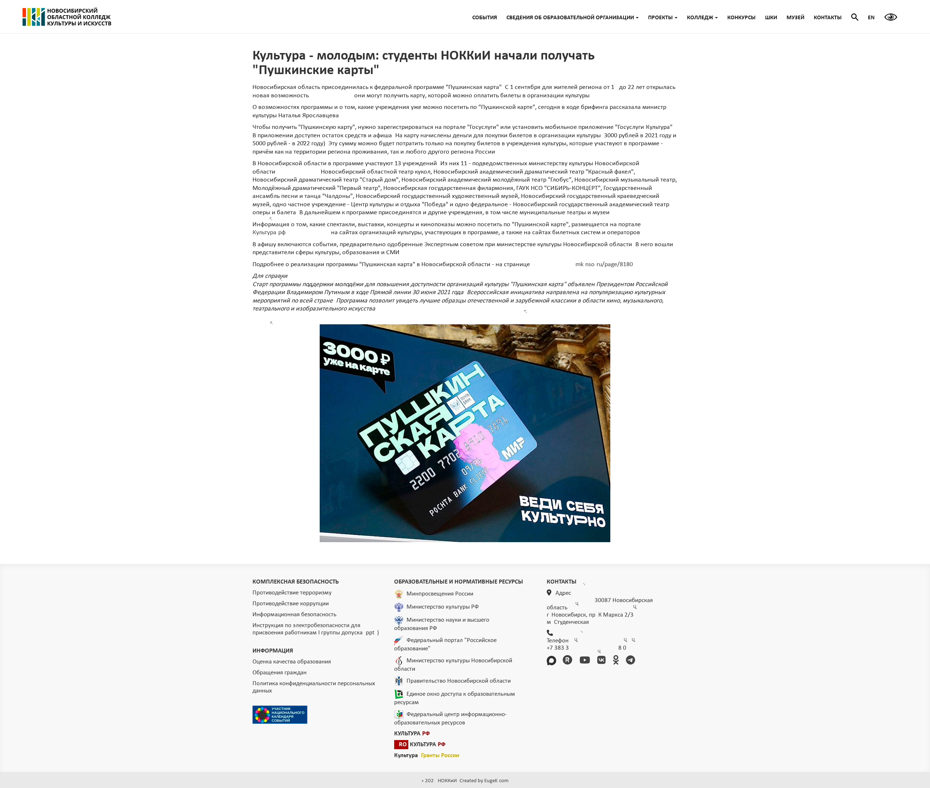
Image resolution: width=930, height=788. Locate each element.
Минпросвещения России (440, 593)
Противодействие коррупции (290, 604)
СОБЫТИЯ (484, 18)
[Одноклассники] (617, 661)
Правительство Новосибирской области (459, 681)
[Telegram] (632, 661)
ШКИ (771, 18)
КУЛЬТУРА (412, 734)
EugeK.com (496, 781)
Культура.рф (269, 232)
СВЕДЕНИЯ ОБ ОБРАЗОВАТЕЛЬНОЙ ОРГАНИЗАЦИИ (570, 18)
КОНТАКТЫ (828, 18)
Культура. (426, 755)
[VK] (602, 661)
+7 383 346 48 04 (586, 648)
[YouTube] (586, 661)
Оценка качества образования (291, 662)
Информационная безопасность (294, 615)
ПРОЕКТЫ (660, 18)
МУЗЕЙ (795, 18)
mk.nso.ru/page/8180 (604, 264)
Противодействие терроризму (292, 593)
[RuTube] (569, 661)
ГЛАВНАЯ (67, 16)
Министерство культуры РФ (443, 607)
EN (871, 18)
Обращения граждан (279, 673)
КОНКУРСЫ (741, 18)
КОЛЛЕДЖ (700, 18)
